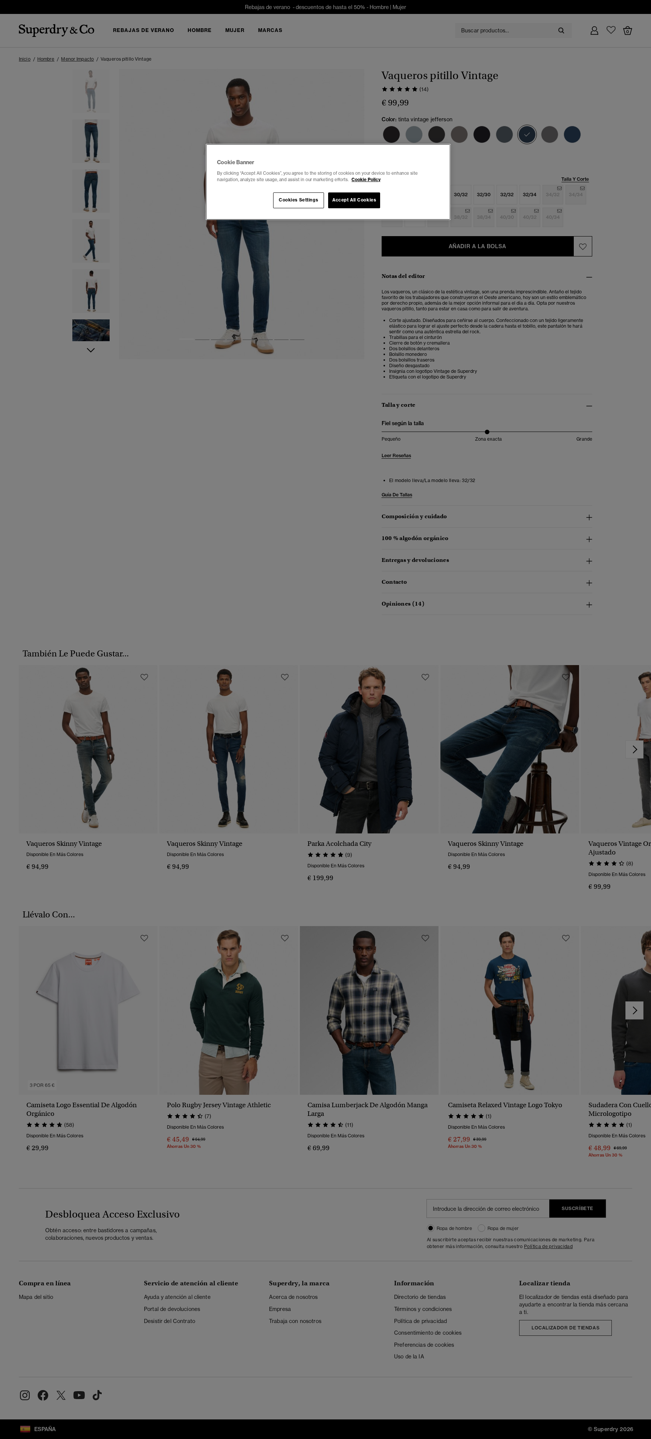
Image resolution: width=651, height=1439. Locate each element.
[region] (328, 182)
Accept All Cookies (354, 200)
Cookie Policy (366, 179)
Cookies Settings (298, 200)
